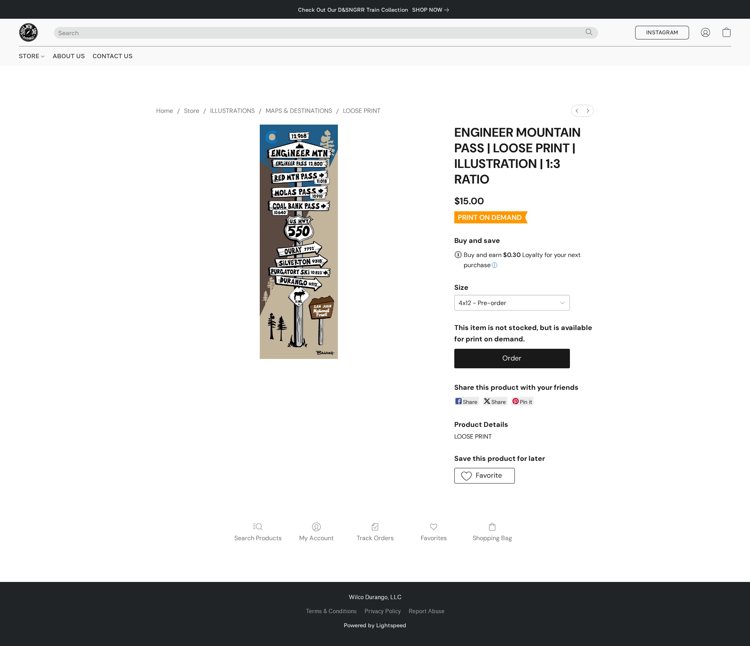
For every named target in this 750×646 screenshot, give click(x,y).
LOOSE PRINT (361, 111)
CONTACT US (112, 56)
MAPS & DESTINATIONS (299, 111)
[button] (28, 32)
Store (191, 111)
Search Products (258, 538)
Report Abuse (427, 611)
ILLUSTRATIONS (232, 111)
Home (164, 111)
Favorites (434, 538)
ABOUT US (69, 56)
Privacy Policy (382, 611)
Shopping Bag (492, 538)
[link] (432, 9)
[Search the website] (589, 32)
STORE (30, 56)
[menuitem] (576, 110)
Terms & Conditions (331, 611)
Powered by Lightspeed (375, 625)
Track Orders (375, 538)
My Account (316, 538)
